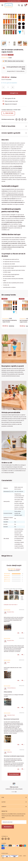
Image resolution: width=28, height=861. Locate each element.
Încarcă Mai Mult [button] (14, 774)
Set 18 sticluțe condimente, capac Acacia (9, 321)
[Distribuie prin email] (25, 119)
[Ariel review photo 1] (7, 674)
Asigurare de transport (11, 104)
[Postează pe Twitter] (22, 119)
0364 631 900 (9, 113)
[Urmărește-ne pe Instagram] (6, 839)
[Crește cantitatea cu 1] (12, 87)
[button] (5, 57)
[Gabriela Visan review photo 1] (7, 739)
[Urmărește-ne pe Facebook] (3, 839)
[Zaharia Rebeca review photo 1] (7, 702)
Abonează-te (8, 826)
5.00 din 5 (18, 569)
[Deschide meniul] (2, 5)
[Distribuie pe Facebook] (16, 119)
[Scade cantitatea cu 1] (3, 87)
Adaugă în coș (14, 93)
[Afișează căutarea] (19, 5)
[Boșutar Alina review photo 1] (7, 627)
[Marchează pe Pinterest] (19, 119)
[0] (25, 5)
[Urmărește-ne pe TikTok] (8, 839)
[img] (7, 610)
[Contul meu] (22, 5)
